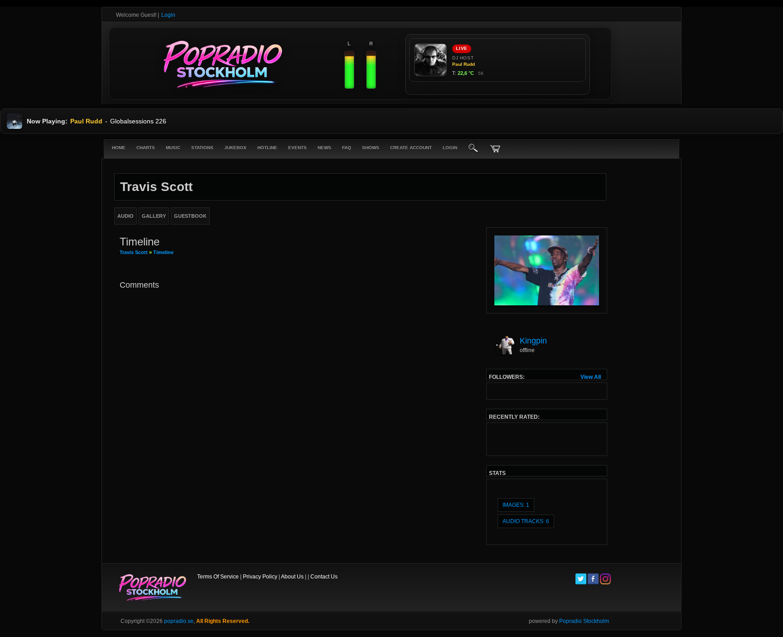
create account (411, 147)
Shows (370, 147)
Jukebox (235, 147)
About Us (292, 576)
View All (590, 377)
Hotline (267, 147)
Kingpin (533, 340)
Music (173, 147)
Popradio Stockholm (584, 621)
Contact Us (324, 576)
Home (119, 147)
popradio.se (178, 621)
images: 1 (516, 505)
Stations (202, 147)
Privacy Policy (260, 576)
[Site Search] (473, 149)
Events (297, 147)
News (324, 147)
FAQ (346, 147)
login (450, 147)
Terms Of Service (218, 576)
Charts (145, 147)
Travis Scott (134, 252)
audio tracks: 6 (526, 521)
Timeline (163, 252)
